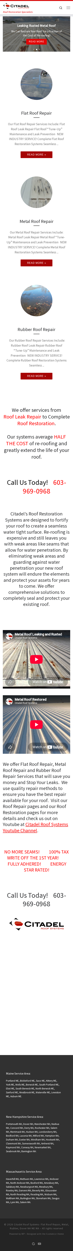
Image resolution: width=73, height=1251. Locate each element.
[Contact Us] (36, 924)
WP (23, 1234)
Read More (55, 43)
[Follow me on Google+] (33, 1244)
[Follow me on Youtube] (39, 1244)
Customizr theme (55, 1234)
